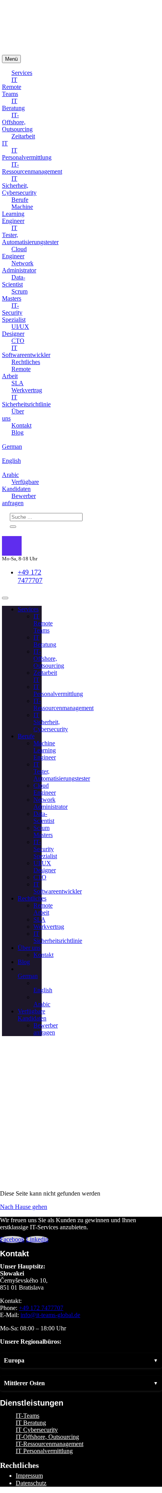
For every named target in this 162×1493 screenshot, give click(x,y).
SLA (17, 383)
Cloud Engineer (14, 252)
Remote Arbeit (16, 372)
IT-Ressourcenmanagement (32, 168)
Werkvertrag (26, 390)
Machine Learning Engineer (17, 213)
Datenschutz (31, 1483)
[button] (81, 1360)
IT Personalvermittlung (27, 154)
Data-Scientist (13, 281)
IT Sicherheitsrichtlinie (26, 401)
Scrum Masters (15, 295)
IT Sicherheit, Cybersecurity (19, 185)
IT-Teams (27, 1415)
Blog (17, 432)
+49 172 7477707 (30, 576)
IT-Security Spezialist (14, 312)
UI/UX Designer (15, 330)
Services (21, 72)
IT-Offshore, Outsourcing (17, 122)
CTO (17, 340)
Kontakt (21, 425)
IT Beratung (13, 104)
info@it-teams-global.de (50, 1315)
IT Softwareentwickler (26, 351)
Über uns (13, 415)
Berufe (19, 199)
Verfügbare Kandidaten (20, 485)
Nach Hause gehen (23, 1206)
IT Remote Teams (11, 86)
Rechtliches (25, 362)
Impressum (29, 1475)
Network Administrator (19, 267)
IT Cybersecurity (37, 1429)
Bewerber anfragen (19, 499)
